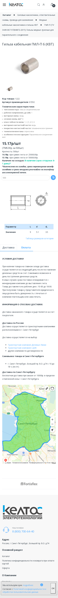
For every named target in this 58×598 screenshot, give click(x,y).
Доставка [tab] (8, 247)
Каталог (7, 15)
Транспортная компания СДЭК (22, 347)
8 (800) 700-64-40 (23, 531)
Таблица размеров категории (39, 238)
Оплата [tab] (26, 247)
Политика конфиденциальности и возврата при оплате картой (28, 562)
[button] (38, 4)
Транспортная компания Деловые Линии (27, 344)
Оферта (6, 568)
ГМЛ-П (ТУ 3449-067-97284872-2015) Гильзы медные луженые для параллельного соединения (28, 30)
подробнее (28, 585)
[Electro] (16, 4)
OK (53, 588)
